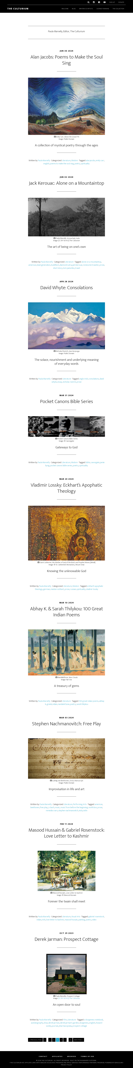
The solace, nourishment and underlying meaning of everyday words (66, 361)
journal (55, 1026)
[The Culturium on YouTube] (104, 2)
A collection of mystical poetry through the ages (66, 145)
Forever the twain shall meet (66, 901)
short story (57, 268)
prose (101, 265)
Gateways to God (66, 447)
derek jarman (53, 1023)
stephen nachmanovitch (68, 810)
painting (81, 919)
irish (43, 919)
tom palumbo (68, 268)
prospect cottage (79, 1026)
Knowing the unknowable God (66, 571)
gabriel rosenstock (96, 916)
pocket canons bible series (61, 465)
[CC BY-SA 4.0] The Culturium (69, 998)
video (94, 919)
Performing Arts (80, 804)
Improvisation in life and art (66, 789)
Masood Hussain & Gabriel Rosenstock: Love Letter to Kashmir (67, 833)
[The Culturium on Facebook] (99, 2)
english (46, 163)
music (57, 807)
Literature (66, 160)
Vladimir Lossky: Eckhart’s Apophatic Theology (66, 488)
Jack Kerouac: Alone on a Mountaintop (66, 183)
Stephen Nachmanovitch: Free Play (66, 724)
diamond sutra (66, 265)
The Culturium (18, 9)
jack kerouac (77, 265)
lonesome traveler (91, 265)
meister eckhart (57, 589)
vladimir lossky (92, 589)
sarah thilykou (82, 704)
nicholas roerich (69, 382)
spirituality (85, 163)
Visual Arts (75, 916)
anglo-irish (83, 379)
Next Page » (78, 1040)
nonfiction (93, 807)
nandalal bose (63, 704)
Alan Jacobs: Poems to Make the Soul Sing (66, 60)
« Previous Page (35, 1040)
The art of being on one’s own (66, 247)
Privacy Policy (66, 1065)
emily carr (100, 160)
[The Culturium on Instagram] (93, 2)
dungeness (84, 1023)
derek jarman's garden (69, 1023)
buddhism (55, 265)
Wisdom (74, 160)
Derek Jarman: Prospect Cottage (66, 939)
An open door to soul (66, 1004)
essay (59, 382)
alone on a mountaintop (91, 262)
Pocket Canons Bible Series (66, 401)
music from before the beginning (74, 807)
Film (65, 1020)
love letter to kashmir (55, 919)
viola (81, 810)
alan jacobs (90, 160)
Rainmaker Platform (88, 1060)
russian (73, 589)
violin (85, 810)
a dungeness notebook (93, 1020)
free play (43, 807)
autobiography (37, 1023)
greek (49, 704)
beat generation (43, 265)
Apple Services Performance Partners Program (85, 1062)
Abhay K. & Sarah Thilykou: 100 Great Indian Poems (66, 612)
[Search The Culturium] (88, 2)
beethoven (34, 807)
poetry (77, 163)
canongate (95, 462)
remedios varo (52, 810)
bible (88, 462)
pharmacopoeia (65, 1026)
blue (46, 1023)
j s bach (51, 807)
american (32, 265)
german (46, 589)
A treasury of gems (66, 686)
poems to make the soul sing (62, 163)
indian (55, 704)
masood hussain (71, 919)
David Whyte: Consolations (66, 288)
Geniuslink (119, 1062)
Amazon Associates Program (51, 1062)
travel (77, 268)
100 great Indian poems (89, 701)
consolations (94, 379)
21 (70, 1040)
